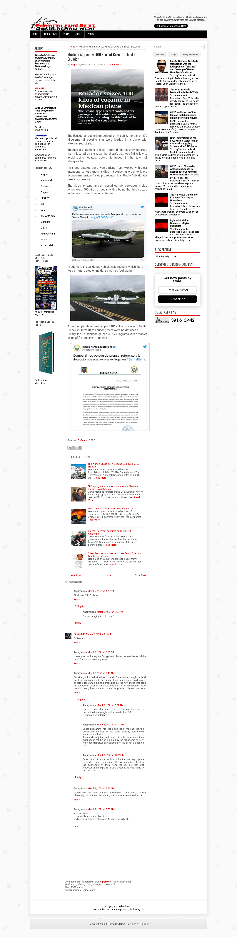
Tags (173, 54)
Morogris (45, 221)
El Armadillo (47, 180)
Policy (91, 34)
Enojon (44, 192)
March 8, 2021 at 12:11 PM (110, 724)
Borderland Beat (116, 924)
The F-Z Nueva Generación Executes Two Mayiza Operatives (184, 197)
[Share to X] (76, 448)
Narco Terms (50, 34)
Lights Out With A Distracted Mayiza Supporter (179, 223)
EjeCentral (83, 440)
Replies (81, 606)
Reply (77, 599)
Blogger (144, 924)
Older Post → (142, 575)
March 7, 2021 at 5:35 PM (99, 634)
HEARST (45, 198)
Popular (160, 54)
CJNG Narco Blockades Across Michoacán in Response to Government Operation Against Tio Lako (184, 170)
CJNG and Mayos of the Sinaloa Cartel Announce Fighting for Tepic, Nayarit (183, 115)
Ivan (43, 210)
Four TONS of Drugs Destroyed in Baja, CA (110, 508)
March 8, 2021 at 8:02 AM (110, 705)
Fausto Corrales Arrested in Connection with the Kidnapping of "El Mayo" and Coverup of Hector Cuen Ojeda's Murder (184, 67)
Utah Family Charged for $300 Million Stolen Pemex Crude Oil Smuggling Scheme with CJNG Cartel (184, 142)
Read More (100, 477)
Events (66, 34)
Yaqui (74, 64)
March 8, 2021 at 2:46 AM (101, 673)
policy (43, 155)
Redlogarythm (48, 233)
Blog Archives (190, 54)
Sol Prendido (47, 245)
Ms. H (44, 227)
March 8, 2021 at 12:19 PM (110, 755)
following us (136, 909)
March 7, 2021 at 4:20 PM (101, 591)
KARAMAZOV (48, 216)
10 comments (113, 64)
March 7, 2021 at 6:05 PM (101, 652)
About (78, 34)
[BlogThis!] (73, 448)
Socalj (44, 239)
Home (35, 34)
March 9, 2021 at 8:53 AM (101, 809)
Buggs (44, 174)
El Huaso (45, 186)
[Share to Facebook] (80, 448)
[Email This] (69, 448)
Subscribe (178, 299)
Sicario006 (79, 634)
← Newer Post (73, 575)
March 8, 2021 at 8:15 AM (101, 788)
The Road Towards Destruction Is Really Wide (184, 91)
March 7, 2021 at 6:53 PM (110, 612)
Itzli (42, 204)
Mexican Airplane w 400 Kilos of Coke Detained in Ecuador (102, 56)
